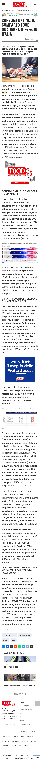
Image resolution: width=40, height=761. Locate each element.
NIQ (4, 92)
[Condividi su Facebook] (3, 646)
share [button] (37, 39)
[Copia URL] (31, 646)
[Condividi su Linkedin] (7, 646)
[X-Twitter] (10, 724)
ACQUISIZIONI (6, 737)
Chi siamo (23, 717)
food (5, 640)
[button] (3, 4)
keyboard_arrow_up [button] (37, 703)
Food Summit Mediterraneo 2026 (22, 10)
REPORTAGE (6, 746)
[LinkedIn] (6, 724)
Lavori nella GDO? (26, 709)
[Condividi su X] (11, 646)
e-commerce (25, 635)
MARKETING (15, 741)
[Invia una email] (27, 646)
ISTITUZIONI (5, 741)
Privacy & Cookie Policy (28, 732)
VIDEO (26, 746)
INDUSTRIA (30, 737)
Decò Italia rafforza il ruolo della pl (19, 685)
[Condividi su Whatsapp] (19, 646)
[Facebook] (3, 724)
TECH (20, 746)
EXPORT (22, 737)
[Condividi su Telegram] (23, 646)
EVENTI (15, 737)
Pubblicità (23, 720)
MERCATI (25, 741)
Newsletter (23, 728)
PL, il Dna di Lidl (11, 667)
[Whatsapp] (14, 724)
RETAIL (7, 664)
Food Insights (24, 706)
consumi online (9, 635)
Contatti (23, 713)
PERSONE (33, 741)
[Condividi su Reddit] (15, 646)
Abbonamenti (25, 724)
